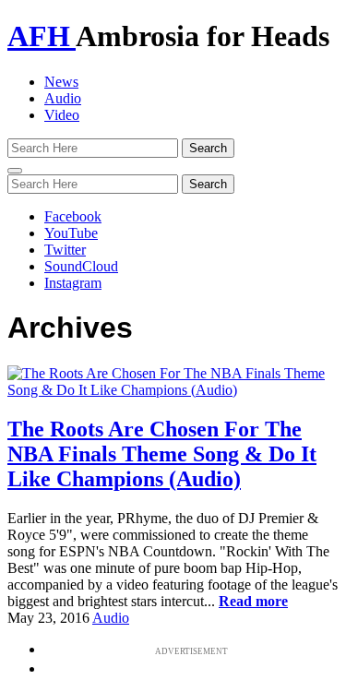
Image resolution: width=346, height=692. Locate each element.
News (61, 81)
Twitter (65, 249)
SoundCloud (81, 266)
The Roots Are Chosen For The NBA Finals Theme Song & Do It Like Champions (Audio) (161, 454)
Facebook (72, 216)
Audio (62, 98)
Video (61, 115)
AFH (41, 36)
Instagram (72, 283)
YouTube (71, 233)
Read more (253, 601)
